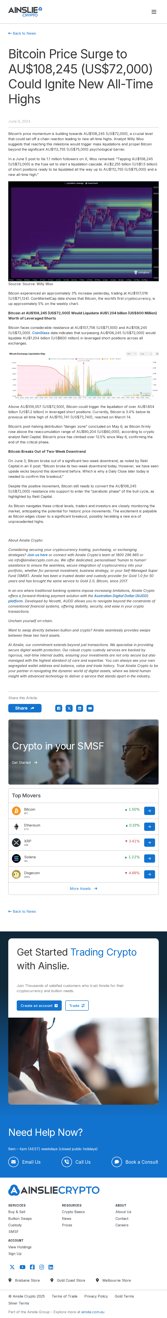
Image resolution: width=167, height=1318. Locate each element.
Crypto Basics (73, 1212)
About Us (123, 1212)
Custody (15, 1225)
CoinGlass (41, 333)
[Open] (154, 12)
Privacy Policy (96, 1296)
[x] (11, 1267)
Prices (67, 1225)
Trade (74, 1005)
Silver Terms (18, 1303)
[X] (69, 708)
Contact (121, 1218)
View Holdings (20, 1247)
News (66, 1218)
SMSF (13, 1231)
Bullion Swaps (20, 1218)
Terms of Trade (64, 1296)
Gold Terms (124, 1296)
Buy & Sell (16, 1212)
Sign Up (15, 1253)
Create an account (37, 1005)
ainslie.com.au (92, 1312)
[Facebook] (58, 708)
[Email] (90, 708)
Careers (122, 1225)
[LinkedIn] (79, 708)
